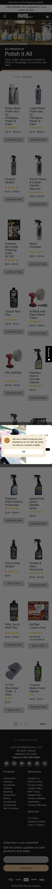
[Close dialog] (50, 426)
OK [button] (23, 451)
